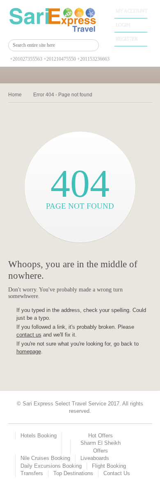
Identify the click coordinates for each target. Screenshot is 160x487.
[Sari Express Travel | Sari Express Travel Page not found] (53, 19)
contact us (28, 335)
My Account (131, 11)
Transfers (32, 473)
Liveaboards (94, 458)
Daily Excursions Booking (51, 466)
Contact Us (116, 473)
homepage (28, 351)
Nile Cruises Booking (45, 458)
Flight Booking (109, 466)
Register (127, 39)
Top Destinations (73, 473)
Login (123, 25)
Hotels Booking (39, 435)
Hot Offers (100, 435)
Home (15, 95)
